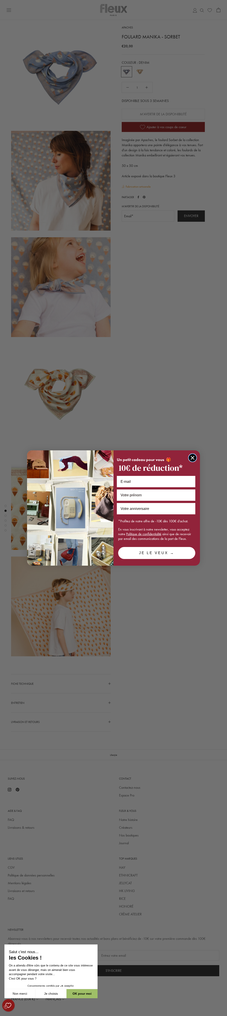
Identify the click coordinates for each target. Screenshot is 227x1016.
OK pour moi (82, 993)
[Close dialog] (192, 458)
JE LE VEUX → (156, 553)
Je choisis (51, 993)
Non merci (20, 993)
